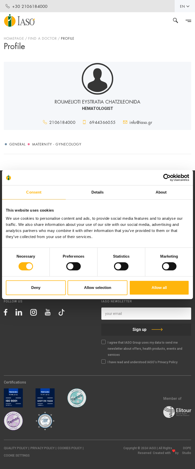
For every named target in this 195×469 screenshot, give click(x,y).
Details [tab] (97, 192)
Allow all (159, 287)
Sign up (140, 329)
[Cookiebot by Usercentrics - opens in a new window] (167, 177)
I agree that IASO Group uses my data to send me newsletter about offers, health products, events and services (145, 349)
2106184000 (62, 122)
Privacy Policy (42, 448)
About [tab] (161, 192)
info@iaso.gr (140, 122)
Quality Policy (15, 448)
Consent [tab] (33, 192)
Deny (35, 287)
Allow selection (97, 287)
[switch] (73, 266)
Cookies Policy (70, 448)
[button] (17, 455)
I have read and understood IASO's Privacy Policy (142, 362)
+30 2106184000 (29, 6)
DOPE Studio (186, 450)
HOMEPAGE (14, 38)
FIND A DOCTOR (42, 38)
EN (182, 6)
